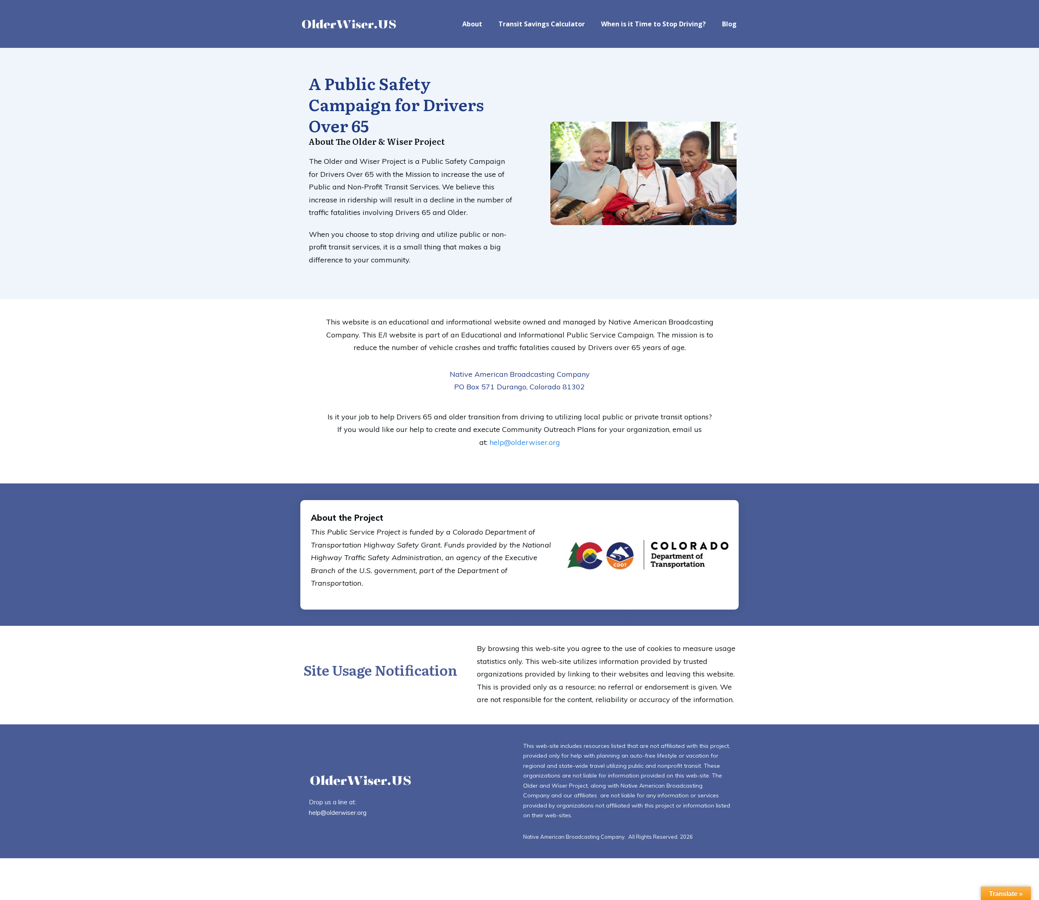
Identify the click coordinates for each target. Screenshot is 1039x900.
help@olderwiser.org (524, 442)
